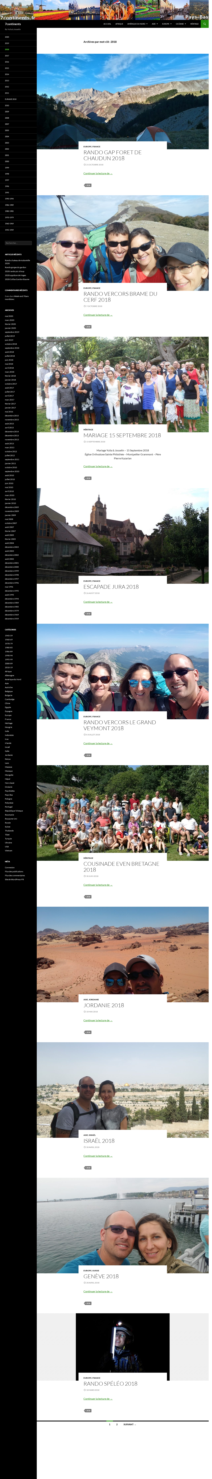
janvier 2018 (10, 380)
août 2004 (9, 543)
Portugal (8, 807)
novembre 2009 (12, 511)
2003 (7, 143)
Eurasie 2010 (10, 99)
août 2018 (9, 352)
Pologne (8, 799)
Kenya (7, 759)
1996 (7, 186)
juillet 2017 (10, 391)
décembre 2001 (12, 563)
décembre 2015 (12, 415)
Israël (92, 1135)
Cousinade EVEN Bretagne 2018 (121, 866)
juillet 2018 (10, 356)
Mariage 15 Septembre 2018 (122, 435)
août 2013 (9, 443)
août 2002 (9, 559)
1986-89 (9, 651)
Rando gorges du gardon (15, 267)
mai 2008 (9, 519)
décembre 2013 (12, 435)
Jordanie (94, 999)
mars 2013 (9, 447)
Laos (7, 763)
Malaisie (8, 767)
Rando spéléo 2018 (110, 1383)
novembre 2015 (12, 419)
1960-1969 (9, 223)
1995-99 (9, 659)
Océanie (180, 24)
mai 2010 (9, 487)
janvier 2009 (10, 515)
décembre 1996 (12, 583)
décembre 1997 (12, 579)
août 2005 (9, 535)
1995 (7, 192)
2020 (7, 37)
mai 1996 (9, 587)
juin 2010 (9, 483)
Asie (154, 24)
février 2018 (10, 376)
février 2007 (10, 531)
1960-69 (9, 639)
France (96, 146)
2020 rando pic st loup (14, 271)
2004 (7, 136)
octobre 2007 (11, 523)
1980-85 (9, 647)
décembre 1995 (12, 591)
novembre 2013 (12, 439)
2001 (7, 155)
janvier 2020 (10, 328)
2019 (7, 43)
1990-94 (9, 655)
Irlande (8, 743)
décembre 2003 (12, 547)
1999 (7, 168)
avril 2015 (9, 427)
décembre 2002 (12, 555)
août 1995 (9, 595)
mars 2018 (9, 372)
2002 (7, 149)
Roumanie (9, 814)
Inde (7, 731)
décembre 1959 (12, 618)
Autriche (9, 687)
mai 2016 (9, 411)
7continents (13, 24)
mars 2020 (9, 320)
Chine (7, 703)
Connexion (10, 867)
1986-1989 (9, 205)
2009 (7, 111)
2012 (7, 87)
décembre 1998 (12, 575)
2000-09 (9, 663)
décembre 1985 (12, 606)
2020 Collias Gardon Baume (17, 279)
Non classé (9, 783)
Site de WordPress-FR (14, 879)
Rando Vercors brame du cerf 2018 (120, 296)
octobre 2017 (11, 384)
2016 (7, 62)
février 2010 (10, 499)
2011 (7, 93)
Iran (7, 739)
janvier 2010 (10, 503)
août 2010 (9, 475)
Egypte (8, 707)
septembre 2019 (12, 332)
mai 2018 (9, 364)
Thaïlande (9, 830)
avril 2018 (9, 368)
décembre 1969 (12, 614)
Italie (7, 751)
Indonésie (9, 735)
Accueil (107, 24)
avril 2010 (9, 491)
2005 (7, 130)
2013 (7, 80)
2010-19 (9, 667)
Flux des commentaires (15, 875)
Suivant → (130, 1424)
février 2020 (10, 324)
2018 (88, 185)
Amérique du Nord (136, 24)
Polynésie (9, 803)
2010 (7, 105)
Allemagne (9, 675)
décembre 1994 (12, 599)
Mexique (9, 771)
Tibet (7, 834)
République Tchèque (14, 811)
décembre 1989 (12, 602)
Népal (7, 779)
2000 (7, 161)
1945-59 (9, 635)
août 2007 (9, 527)
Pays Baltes (10, 791)
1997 (7, 180)
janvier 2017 (10, 407)
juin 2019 (9, 340)
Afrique (119, 24)
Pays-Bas (9, 795)
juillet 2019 (10, 336)
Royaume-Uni (11, 818)
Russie (8, 822)
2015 (7, 68)
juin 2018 (9, 360)
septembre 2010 (12, 471)
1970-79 (9, 643)
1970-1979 (9, 217)
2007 (7, 124)
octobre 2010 (11, 467)
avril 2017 (9, 395)
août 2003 (9, 551)
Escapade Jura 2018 (111, 586)
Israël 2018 (99, 1140)
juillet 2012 (10, 455)
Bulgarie (8, 695)
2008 (7, 118)
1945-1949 (9, 230)
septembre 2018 (12, 348)
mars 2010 (9, 495)
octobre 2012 (11, 451)
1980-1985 (9, 211)
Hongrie (8, 727)
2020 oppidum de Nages (15, 275)
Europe (165, 24)
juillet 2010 (10, 479)
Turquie (8, 838)
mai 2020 (9, 316)
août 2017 (9, 388)
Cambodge (9, 699)
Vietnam (8, 850)
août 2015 (9, 423)
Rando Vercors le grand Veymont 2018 (119, 725)
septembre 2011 (12, 459)
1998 (7, 174)
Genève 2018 (101, 1276)
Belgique (9, 691)
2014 (7, 74)
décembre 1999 (12, 571)
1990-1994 (9, 199)
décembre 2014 (12, 431)
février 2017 (10, 403)
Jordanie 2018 (103, 1005)
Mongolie (9, 775)
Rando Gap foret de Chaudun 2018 (112, 155)
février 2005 (10, 539)
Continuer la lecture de (98, 173)
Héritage (194, 24)
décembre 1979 (12, 610)
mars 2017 (9, 399)
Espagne (8, 711)
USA (7, 846)
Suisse (95, 1270)
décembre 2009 (12, 507)
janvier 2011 (10, 463)
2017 (7, 56)
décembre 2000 (12, 567)
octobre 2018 (11, 344)
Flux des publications (14, 871)
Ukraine (8, 842)
